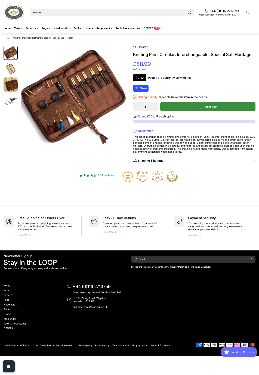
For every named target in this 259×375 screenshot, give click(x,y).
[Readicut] (14, 12)
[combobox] (112, 12)
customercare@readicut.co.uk (90, 306)
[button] (253, 12)
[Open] (9, 366)
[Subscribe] (251, 259)
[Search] (189, 12)
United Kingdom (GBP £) (15, 345)
